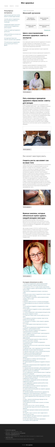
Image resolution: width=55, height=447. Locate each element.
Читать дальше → (27, 92)
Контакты (8, 433)
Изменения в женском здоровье (44, 26)
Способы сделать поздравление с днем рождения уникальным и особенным (12, 20)
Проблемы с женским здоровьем (31, 26)
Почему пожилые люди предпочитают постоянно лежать (37, 394)
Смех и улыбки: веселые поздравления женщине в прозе (37, 375)
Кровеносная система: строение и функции (34, 405)
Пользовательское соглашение (18, 433)
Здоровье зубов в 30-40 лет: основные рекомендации (36, 301)
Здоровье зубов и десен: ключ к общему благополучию (37, 351)
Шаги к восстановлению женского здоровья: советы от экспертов (35, 35)
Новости (12, 6)
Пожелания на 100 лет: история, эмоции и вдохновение (36, 286)
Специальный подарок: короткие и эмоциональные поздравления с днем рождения (12, 26)
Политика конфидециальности (13, 434)
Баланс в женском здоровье (44, 19)
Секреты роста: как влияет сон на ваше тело (36, 161)
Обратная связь (9, 437)
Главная (6, 6)
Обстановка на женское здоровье (31, 19)
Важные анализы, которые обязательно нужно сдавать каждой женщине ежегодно (34, 215)
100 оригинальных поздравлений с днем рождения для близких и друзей (12, 43)
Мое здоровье (27, 3)
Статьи (17, 6)
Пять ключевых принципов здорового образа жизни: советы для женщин (36, 100)
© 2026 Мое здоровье (11, 430)
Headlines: (26, 300)
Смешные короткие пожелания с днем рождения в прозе (37, 367)
